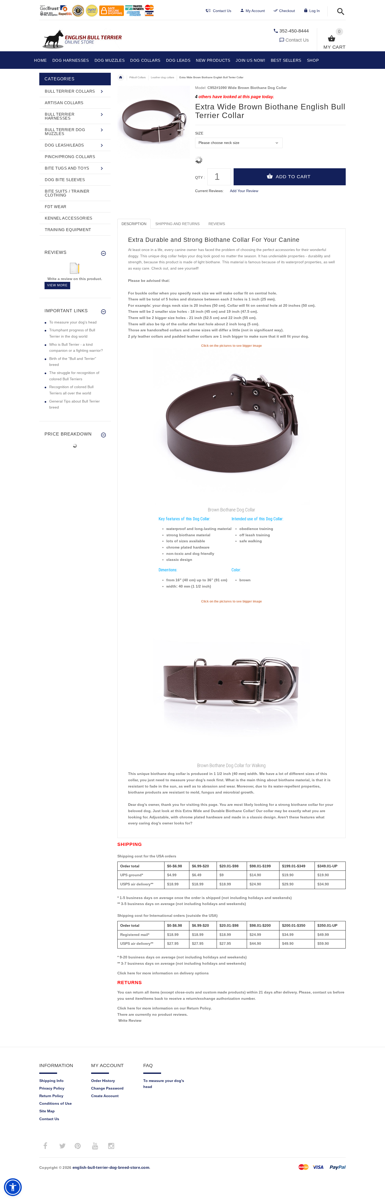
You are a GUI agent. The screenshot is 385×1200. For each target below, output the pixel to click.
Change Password (107, 1088)
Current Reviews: (209, 191)
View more (57, 285)
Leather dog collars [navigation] (162, 77)
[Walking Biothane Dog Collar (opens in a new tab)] (231, 682)
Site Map (47, 1111)
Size (199, 133)
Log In (314, 11)
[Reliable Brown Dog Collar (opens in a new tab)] (231, 427)
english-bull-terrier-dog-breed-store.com (111, 1167)
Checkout (287, 11)
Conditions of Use (55, 1103)
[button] (339, 11)
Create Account (105, 1096)
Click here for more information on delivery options (163, 973)
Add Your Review (244, 191)
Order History (103, 1081)
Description (134, 224)
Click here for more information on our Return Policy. (164, 1008)
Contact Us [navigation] (222, 11)
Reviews (216, 224)
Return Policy (51, 1096)
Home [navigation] (120, 77)
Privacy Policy (51, 1088)
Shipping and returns (177, 224)
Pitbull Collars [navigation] (137, 77)
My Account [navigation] (255, 11)
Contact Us (297, 40)
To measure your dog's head (73, 322)
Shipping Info (51, 1081)
